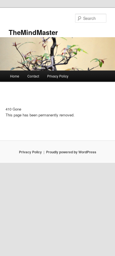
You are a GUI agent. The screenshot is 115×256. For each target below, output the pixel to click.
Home (14, 76)
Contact (33, 76)
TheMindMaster (33, 32)
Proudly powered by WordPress (71, 151)
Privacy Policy (57, 76)
